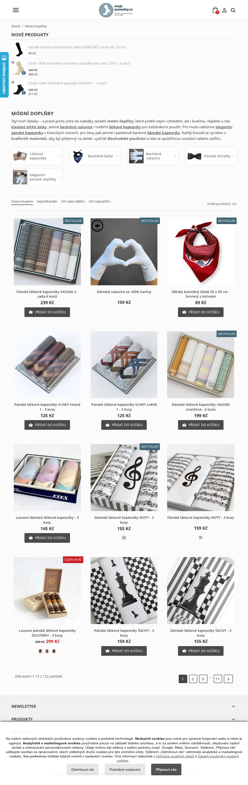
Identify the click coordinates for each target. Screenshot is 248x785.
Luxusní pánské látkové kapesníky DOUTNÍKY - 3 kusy (47, 633)
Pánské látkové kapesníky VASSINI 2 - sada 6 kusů (47, 294)
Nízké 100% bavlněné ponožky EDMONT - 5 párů (67, 83)
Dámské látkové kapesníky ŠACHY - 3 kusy (200, 633)
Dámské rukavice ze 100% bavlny (124, 291)
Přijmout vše (166, 769)
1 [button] (183, 679)
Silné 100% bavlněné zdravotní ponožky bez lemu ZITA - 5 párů (79, 63)
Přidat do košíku (47, 312)
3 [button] (203, 679)
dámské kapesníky (163, 132)
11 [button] (217, 679)
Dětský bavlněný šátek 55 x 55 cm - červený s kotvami (201, 294)
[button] (228, 679)
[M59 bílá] (201, 537)
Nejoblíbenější (47, 201)
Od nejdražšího (100, 201)
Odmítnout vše (82, 769)
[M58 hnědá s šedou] (54, 651)
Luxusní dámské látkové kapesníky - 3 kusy (47, 520)
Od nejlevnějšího (73, 201)
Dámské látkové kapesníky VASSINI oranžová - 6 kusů (201, 407)
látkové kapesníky (125, 126)
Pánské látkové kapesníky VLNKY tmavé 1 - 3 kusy (47, 407)
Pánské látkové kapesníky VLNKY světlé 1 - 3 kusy (124, 407)
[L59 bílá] (124, 538)
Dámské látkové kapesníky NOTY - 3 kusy (124, 520)
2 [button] (193, 679)
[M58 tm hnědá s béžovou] (40, 651)
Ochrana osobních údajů (175, 756)
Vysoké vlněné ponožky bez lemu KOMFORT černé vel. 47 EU (77, 47)
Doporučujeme (22, 201)
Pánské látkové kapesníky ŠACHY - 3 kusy (124, 633)
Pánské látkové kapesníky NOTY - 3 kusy (200, 517)
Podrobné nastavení (124, 769)
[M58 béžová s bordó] (47, 651)
